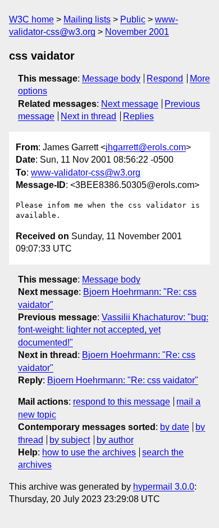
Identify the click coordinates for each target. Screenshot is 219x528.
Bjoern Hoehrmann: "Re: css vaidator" (122, 380)
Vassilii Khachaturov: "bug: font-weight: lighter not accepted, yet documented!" (113, 329)
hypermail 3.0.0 (163, 486)
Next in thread (88, 116)
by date (174, 427)
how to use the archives (89, 452)
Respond (165, 78)
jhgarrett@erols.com (146, 147)
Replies (138, 116)
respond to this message (121, 401)
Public (132, 19)
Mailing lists (87, 19)
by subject (69, 440)
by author (115, 440)
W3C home (31, 19)
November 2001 (137, 32)
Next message (129, 104)
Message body (111, 78)
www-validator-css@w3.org (85, 172)
